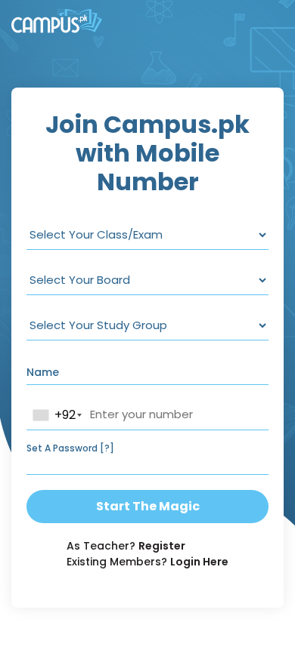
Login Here (199, 561)
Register (161, 545)
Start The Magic (148, 506)
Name (42, 372)
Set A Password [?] (70, 448)
